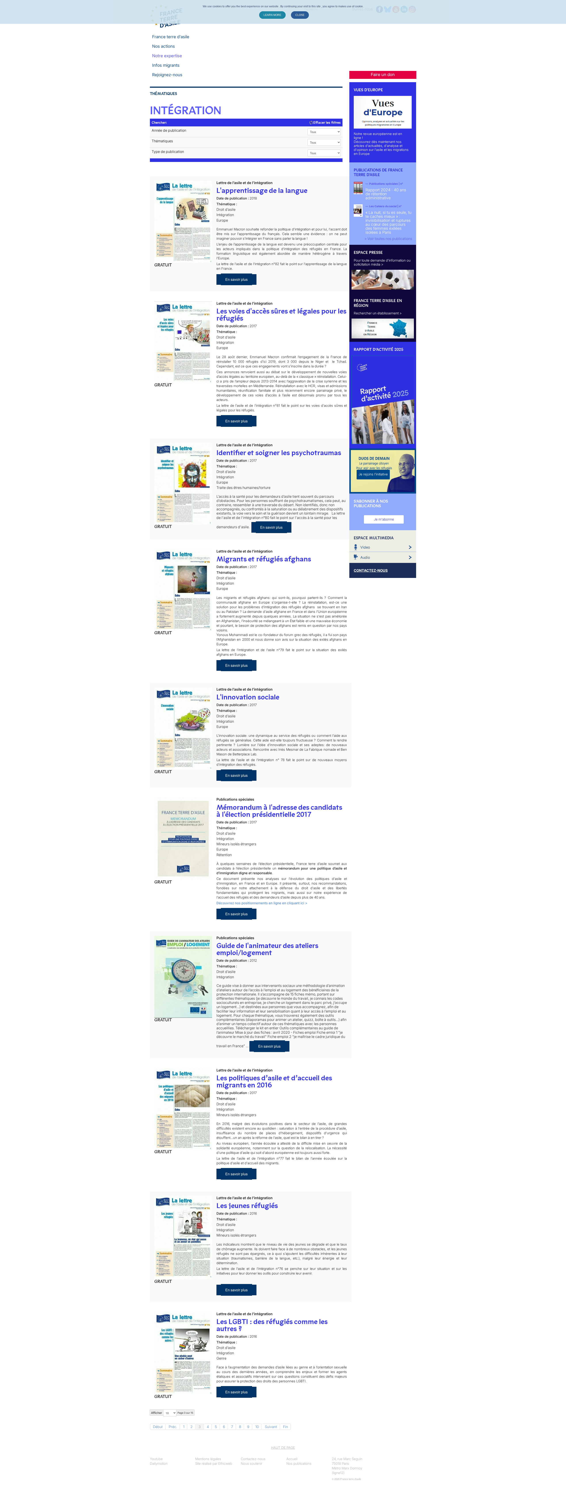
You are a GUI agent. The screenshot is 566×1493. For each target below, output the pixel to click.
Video (365, 547)
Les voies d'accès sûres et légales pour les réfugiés (281, 315)
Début (158, 1427)
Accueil (291, 1459)
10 (257, 1427)
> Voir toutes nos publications (388, 238)
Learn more (272, 15)
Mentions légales (208, 1459)
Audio (365, 557)
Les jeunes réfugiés (247, 1205)
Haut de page (283, 1448)
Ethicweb (225, 1463)
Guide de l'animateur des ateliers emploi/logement (267, 949)
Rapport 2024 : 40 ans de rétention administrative (385, 194)
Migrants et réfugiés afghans (263, 559)
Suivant (271, 1427)
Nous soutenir (251, 1463)
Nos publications (299, 1463)
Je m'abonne (384, 519)
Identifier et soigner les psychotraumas (278, 452)
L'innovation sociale (247, 697)
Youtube (156, 1459)
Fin (285, 1427)
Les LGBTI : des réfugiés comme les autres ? (271, 1325)
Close (299, 15)
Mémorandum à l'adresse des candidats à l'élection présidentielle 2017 (279, 811)
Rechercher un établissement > (378, 313)
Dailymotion (159, 1463)
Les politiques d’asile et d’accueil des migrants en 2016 (274, 1081)
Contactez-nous (253, 1459)
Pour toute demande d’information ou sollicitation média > (382, 262)
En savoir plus (236, 279)
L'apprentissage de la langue (261, 190)
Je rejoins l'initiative (373, 474)
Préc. (173, 1427)
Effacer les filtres (326, 122)
